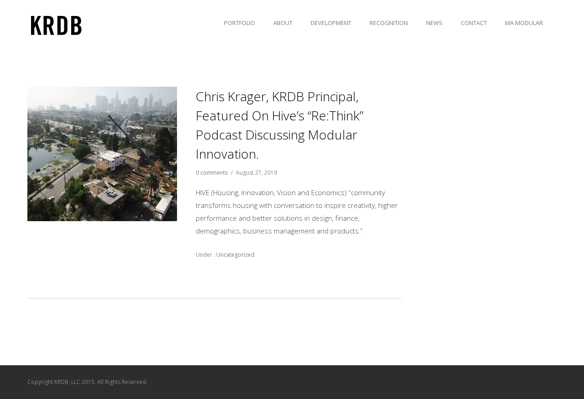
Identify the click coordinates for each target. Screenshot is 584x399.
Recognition (389, 23)
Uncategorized (235, 255)
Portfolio (239, 23)
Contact (474, 23)
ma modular (524, 23)
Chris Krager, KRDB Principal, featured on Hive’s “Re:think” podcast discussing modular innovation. (279, 125)
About (282, 23)
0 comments (212, 172)
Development (331, 23)
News (434, 23)
